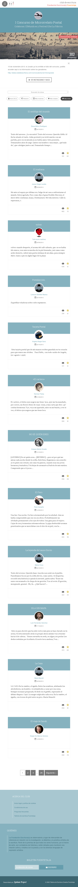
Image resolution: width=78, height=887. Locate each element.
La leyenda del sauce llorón (39, 550)
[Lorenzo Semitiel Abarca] (39, 288)
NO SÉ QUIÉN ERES (39, 434)
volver (39, 224)
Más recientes (39, 99)
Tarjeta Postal (39, 326)
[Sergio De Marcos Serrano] (39, 729)
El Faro (39, 492)
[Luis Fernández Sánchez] (39, 616)
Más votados (54, 99)
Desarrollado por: (14, 882)
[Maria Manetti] (39, 671)
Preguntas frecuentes (21, 812)
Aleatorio (26, 99)
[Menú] (5, 4)
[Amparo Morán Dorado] (39, 442)
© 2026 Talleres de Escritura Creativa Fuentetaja (60, 882)
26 (41, 772)
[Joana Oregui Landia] (39, 177)
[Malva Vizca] (39, 558)
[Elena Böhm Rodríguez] (39, 119)
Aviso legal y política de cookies (25, 803)
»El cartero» (39, 379)
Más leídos (67, 99)
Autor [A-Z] (13, 99)
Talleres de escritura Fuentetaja (24, 816)
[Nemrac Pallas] (39, 387)
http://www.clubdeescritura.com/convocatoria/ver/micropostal (31, 73)
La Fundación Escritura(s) (19, 837)
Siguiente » (51, 772)
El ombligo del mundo (39, 111)
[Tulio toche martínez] (39, 232)
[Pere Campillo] (39, 500)
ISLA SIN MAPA (39, 608)
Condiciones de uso (21, 807)
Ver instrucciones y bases (40, 80)
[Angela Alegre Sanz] (39, 335)
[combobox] (38, 92)
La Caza (39, 663)
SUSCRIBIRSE (52, 867)
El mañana (39, 169)
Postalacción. (39, 279)
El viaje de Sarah (39, 721)
